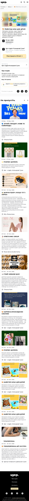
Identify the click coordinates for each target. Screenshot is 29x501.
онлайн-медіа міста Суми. (18, 497)
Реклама (14, 482)
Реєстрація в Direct (14, 56)
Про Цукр (15, 478)
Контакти (14, 485)
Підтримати (14, 488)
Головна (3, 7)
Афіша (10, 7)
